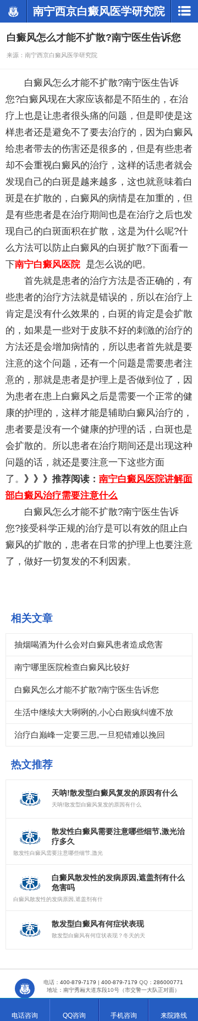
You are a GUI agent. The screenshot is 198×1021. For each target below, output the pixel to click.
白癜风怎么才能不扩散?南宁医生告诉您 (86, 689)
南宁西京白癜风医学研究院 (13, 11)
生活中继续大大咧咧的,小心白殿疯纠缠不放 (93, 712)
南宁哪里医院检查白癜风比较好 (72, 667)
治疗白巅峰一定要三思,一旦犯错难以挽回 (89, 734)
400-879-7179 (78, 982)
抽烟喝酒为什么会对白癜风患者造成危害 (88, 644)
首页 (25, 988)
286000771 (168, 982)
